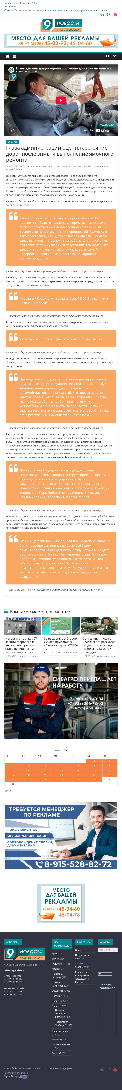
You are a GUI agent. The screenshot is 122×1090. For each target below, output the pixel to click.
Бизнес (55, 958)
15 (94, 770)
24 (13, 779)
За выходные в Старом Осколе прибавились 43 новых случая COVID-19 (61, 644)
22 (94, 774)
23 (110, 774)
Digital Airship (11, 1076)
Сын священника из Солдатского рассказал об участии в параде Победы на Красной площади (99, 645)
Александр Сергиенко (61, 166)
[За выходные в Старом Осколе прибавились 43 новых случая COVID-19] (61, 619)
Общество (12, 142)
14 (78, 770)
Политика (57, 1000)
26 (45, 779)
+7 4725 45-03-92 (13, 991)
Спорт (55, 1053)
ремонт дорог (103, 166)
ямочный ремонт (14, 169)
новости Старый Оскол (84, 166)
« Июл (7, 790)
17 (13, 774)
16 (110, 770)
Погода (56, 995)
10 (13, 770)
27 (61, 779)
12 (45, 770)
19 (45, 774)
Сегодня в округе (61, 1044)
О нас (78, 950)
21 (78, 774)
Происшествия (60, 1031)
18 (29, 774)
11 (29, 770)
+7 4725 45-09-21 (13, 982)
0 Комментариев (38, 166)
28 (78, 779)
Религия (56, 1039)
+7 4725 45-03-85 (13, 978)
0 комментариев (30, 656)
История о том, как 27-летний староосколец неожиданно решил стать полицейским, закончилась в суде (21, 645)
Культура (57, 963)
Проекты (56, 1006)
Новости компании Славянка (60, 1013)
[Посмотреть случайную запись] (114, 56)
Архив (55, 953)
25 (29, 779)
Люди (55, 968)
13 (61, 770)
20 (61, 774)
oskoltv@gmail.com (14, 970)
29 (94, 779)
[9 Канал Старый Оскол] (7, 56)
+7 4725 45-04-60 (13, 994)
